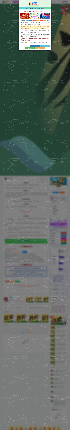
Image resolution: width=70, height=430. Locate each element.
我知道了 (40, 48)
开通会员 (30, 48)
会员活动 (24, 45)
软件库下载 (46, 45)
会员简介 (35, 45)
